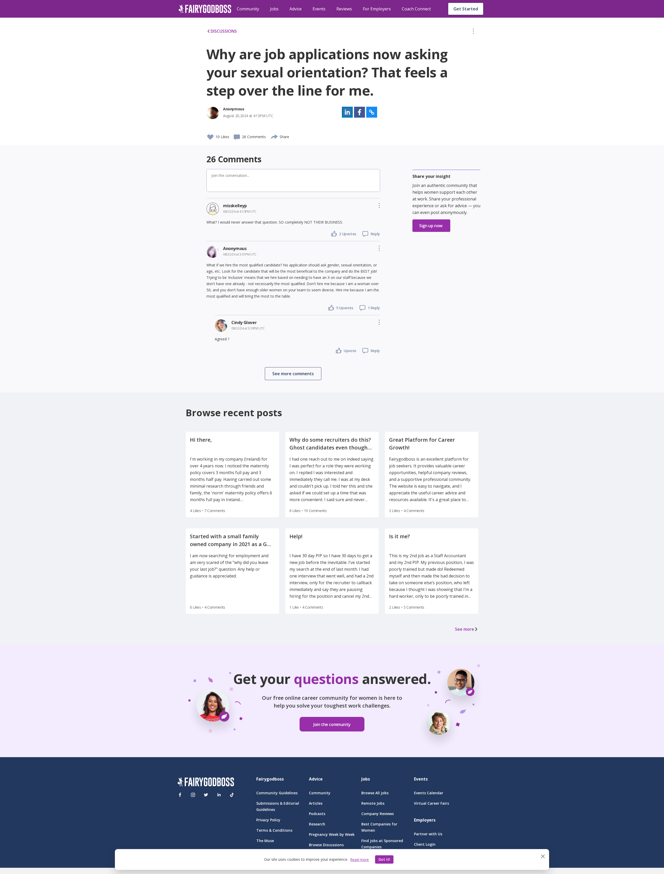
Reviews (344, 9)
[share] (274, 136)
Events (319, 9)
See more (464, 629)
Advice (295, 9)
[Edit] (473, 32)
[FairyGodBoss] (205, 782)
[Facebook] (180, 795)
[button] (473, 32)
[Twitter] (206, 795)
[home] (204, 9)
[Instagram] (193, 795)
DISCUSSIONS (224, 31)
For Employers (377, 9)
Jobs (274, 9)
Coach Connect (416, 9)
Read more (359, 859)
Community (248, 9)
